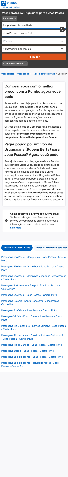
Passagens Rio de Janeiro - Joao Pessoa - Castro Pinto (31, 344)
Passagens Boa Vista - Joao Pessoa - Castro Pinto (28, 310)
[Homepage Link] (10, 3)
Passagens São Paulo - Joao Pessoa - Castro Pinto (29, 294)
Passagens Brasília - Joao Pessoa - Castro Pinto (27, 350)
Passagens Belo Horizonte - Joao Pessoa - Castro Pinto (32, 356)
